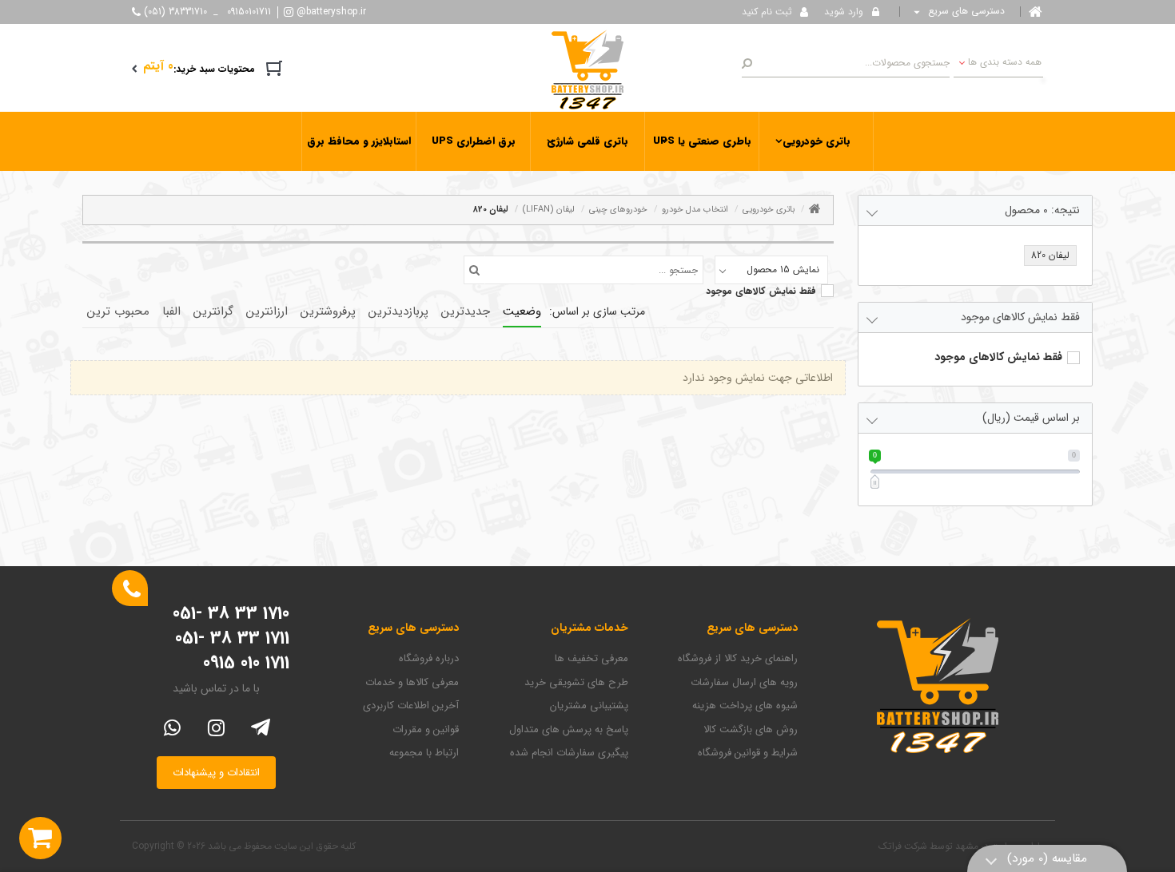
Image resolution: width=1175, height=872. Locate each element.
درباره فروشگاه (429, 659)
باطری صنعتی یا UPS (702, 141)
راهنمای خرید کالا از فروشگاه (738, 659)
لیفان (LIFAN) (548, 209)
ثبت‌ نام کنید (767, 11)
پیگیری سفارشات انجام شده (569, 753)
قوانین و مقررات (425, 730)
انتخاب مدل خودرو (695, 209)
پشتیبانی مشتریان (589, 706)
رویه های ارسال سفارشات (744, 683)
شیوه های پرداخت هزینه (745, 706)
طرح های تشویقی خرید (576, 683)
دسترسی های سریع (965, 11)
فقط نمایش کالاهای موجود (761, 291)
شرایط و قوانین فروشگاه (748, 753)
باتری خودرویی (816, 141)
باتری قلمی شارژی (587, 141)
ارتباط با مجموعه (424, 753)
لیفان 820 (490, 209)
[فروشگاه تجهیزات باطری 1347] (587, 68)
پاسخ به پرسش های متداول (568, 730)
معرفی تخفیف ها (591, 659)
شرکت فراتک (902, 846)
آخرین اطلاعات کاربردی (411, 706)
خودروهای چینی (618, 209)
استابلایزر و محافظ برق (359, 141)
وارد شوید (843, 11)
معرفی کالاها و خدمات (412, 683)
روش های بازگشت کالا (750, 730)
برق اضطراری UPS (474, 141)
